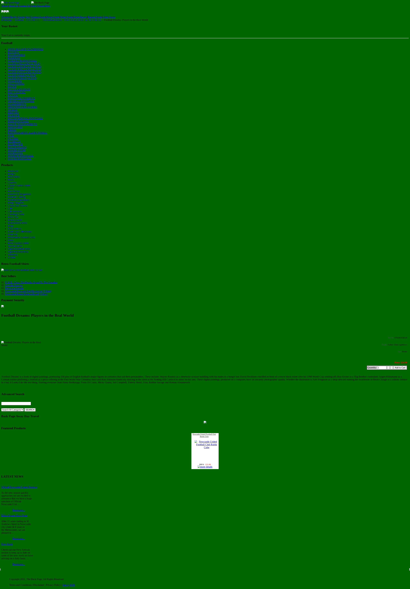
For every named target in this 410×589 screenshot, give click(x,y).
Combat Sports (38, 17)
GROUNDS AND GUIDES (22, 107)
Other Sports (108, 17)
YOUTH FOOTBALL (19, 158)
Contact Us (24, 5)
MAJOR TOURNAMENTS (22, 124)
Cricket (21, 17)
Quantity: (372, 367)
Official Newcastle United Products (19, 487)
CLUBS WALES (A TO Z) (22, 75)
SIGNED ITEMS (17, 150)
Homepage (6, 20)
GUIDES (12, 109)
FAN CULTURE (16, 92)
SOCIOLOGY (15, 153)
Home (4, 5)
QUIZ (11, 135)
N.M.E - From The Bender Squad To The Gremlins (31, 282)
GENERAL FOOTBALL (21, 101)
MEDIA (12, 130)
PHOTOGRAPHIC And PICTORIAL (27, 132)
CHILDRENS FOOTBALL (22, 60)
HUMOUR (13, 115)
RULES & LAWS (17, 147)
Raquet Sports (95, 17)
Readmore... (18, 510)
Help (47, 5)
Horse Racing (80, 17)
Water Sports (66, 17)
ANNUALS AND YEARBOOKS (25, 49)
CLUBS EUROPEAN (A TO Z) (24, 66)
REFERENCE (15, 144)
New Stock (7, 544)
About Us (13, 5)
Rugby (13, 17)
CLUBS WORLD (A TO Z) (22, 78)
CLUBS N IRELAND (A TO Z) (24, 69)
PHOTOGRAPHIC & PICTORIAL (82, 20)
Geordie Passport (13, 285)
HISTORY (13, 112)
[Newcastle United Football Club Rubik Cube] (207, 447)
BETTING (13, 52)
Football (5, 17)
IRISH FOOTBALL (18, 121)
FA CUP (12, 86)
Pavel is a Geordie (14, 288)
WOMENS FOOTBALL (21, 155)
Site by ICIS (68, 585)
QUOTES (13, 138)
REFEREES (14, 141)
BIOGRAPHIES (16, 55)
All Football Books (52, 20)
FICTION (13, 95)
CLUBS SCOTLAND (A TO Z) (24, 72)
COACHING (15, 81)
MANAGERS (15, 127)
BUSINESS (14, 58)
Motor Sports (52, 17)
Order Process (37, 5)
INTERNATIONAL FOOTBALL (25, 118)
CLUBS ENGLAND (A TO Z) (24, 63)
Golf (27, 17)
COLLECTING (16, 83)
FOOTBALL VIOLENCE (21, 98)
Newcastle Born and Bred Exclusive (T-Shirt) (28, 291)
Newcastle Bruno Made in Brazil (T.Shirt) (26, 293)
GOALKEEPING (17, 104)
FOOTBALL (33, 20)
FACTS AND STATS (19, 89)
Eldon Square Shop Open (14, 515)
